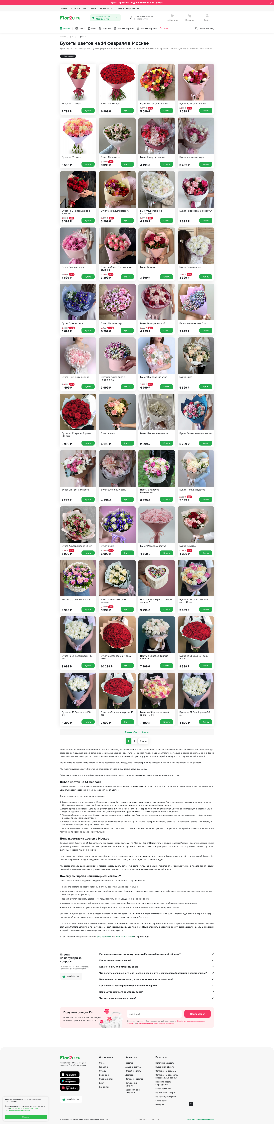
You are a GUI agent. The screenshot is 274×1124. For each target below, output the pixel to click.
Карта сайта (161, 1100)
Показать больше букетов (137, 732)
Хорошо (25, 1117)
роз (98, 936)
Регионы (159, 1104)
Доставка (75, 8)
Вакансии (104, 1075)
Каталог (129, 1063)
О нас (94, 8)
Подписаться (197, 1013)
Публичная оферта (164, 1067)
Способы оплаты (133, 1071)
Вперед (143, 741)
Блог (85, 8)
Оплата (63, 8)
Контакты (104, 1087)
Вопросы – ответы (134, 1079)
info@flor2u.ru (73, 976)
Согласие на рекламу (165, 1071)
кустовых (106, 936)
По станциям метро (165, 1092)
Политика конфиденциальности (200, 1119)
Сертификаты (105, 1079)
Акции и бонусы (133, 1067)
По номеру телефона (165, 1096)
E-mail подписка (163, 1088)
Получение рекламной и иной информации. (155, 1023)
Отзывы (107, 8)
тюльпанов (121, 936)
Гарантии (103, 1067)
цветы (131, 936)
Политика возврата (164, 1063)
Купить (88, 110)
